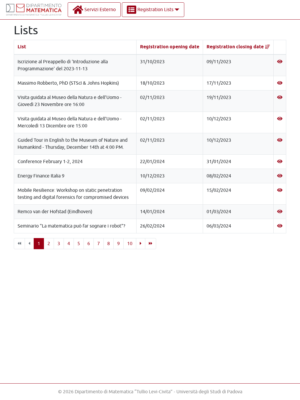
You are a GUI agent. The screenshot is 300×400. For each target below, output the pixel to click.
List (22, 47)
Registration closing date (235, 47)
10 (129, 244)
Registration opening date (169, 47)
